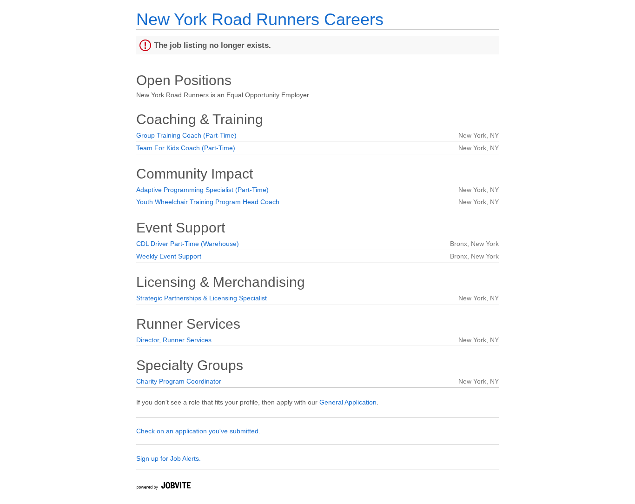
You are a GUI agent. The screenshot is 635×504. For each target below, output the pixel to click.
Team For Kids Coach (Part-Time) (185, 148)
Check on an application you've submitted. (198, 431)
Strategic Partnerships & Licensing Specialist (201, 298)
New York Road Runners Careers (260, 19)
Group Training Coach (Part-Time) (186, 135)
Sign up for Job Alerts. (168, 458)
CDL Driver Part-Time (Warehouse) (187, 243)
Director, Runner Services (174, 340)
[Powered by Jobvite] (163, 487)
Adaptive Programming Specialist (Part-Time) (202, 189)
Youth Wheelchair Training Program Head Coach (207, 202)
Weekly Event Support (168, 256)
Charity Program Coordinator (178, 381)
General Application (348, 402)
